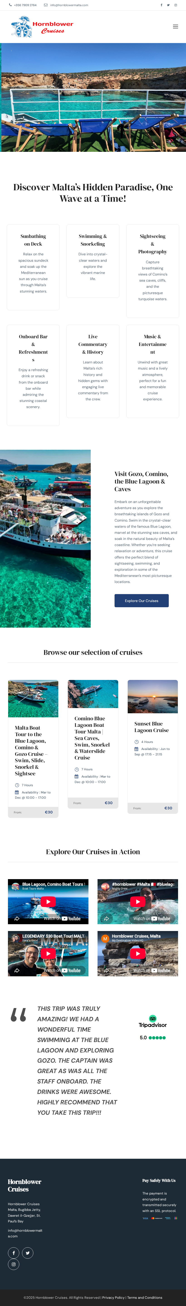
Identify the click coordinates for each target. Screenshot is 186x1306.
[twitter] (168, 5)
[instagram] (175, 5)
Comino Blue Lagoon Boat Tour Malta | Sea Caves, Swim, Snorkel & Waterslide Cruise (92, 738)
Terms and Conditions (144, 1297)
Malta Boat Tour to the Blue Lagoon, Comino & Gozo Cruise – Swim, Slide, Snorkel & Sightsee (31, 750)
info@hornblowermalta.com (69, 5)
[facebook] (161, 5)
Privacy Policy (113, 1297)
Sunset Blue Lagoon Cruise (152, 727)
